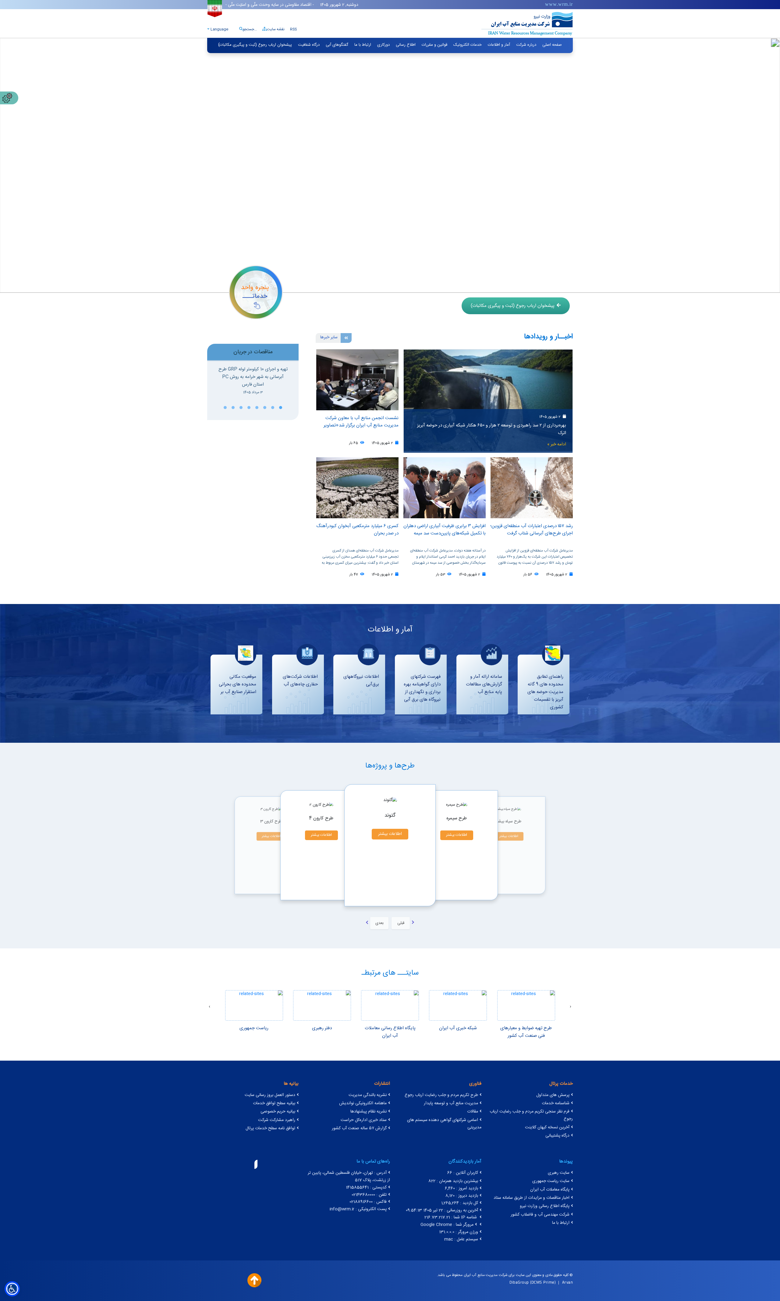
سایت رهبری (558, 1173)
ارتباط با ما (362, 44)
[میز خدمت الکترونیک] (256, 291)
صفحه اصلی (552, 44)
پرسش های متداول (552, 1095)
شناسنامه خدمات (555, 1103)
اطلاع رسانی (406, 44)
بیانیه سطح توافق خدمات (274, 1103)
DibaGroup (519, 1282)
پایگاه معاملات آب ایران (549, 1189)
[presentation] (570, 1007)
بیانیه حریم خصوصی (278, 1111)
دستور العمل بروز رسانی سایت (270, 1095)
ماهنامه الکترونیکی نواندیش (363, 1103)
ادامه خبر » (556, 444)
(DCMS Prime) (542, 1282)
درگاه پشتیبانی (557, 1135)
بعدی (379, 923)
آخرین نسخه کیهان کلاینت (547, 1127)
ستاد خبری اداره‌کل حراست (364, 1120)
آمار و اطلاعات (499, 44)
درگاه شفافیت (309, 44)
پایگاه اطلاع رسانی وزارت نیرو (544, 1206)
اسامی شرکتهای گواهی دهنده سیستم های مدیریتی (444, 1123)
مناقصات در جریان (253, 352)
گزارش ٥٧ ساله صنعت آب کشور (359, 1128)
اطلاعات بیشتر (271, 836)
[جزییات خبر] (488, 401)
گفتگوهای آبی (337, 44)
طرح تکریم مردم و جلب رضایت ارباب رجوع (441, 1095)
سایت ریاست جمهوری (550, 1181)
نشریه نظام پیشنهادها (368, 1111)
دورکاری (383, 44)
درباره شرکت (526, 44)
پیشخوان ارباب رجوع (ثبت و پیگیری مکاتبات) (255, 44)
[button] (281, 407)
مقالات (472, 1111)
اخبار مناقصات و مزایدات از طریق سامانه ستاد (531, 1198)
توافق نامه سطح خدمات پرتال (270, 1128)
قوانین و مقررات (434, 44)
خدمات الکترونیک (467, 44)
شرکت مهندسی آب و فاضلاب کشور (540, 1214)
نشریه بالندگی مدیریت (368, 1095)
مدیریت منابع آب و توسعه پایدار (451, 1103)
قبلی (400, 923)
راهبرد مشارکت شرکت (276, 1120)
